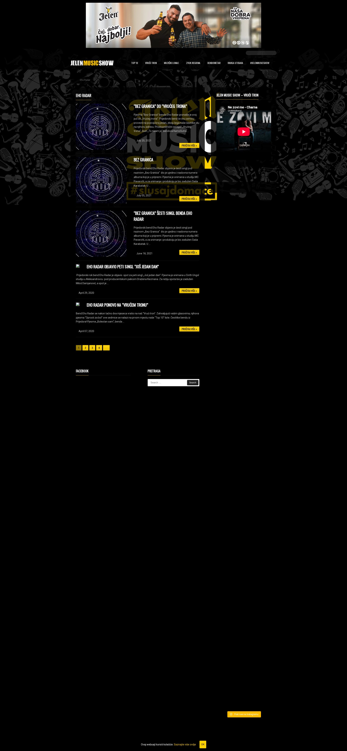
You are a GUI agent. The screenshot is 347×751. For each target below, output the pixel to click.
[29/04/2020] (78, 266)
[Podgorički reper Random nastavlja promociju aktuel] (224, 423)
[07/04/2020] (78, 304)
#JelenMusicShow (259, 63)
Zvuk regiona (193, 63)
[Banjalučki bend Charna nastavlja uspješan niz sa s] (243, 520)
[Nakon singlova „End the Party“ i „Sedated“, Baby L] (262, 526)
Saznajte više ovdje (185, 744)
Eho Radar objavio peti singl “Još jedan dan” (123, 266)
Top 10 (134, 63)
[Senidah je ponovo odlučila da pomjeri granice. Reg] (243, 420)
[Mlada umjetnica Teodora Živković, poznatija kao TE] (224, 537)
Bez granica (143, 159)
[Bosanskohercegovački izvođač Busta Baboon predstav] (262, 418)
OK (203, 744)
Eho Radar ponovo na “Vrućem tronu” (117, 305)
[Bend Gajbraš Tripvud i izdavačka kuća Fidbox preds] (224, 654)
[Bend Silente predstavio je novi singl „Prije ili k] (243, 645)
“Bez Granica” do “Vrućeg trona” (160, 106)
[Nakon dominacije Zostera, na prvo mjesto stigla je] (262, 650)
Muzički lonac (171, 63)
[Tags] (260, 176)
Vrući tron (151, 63)
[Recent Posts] (227, 176)
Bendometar (213, 63)
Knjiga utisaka (235, 63)
